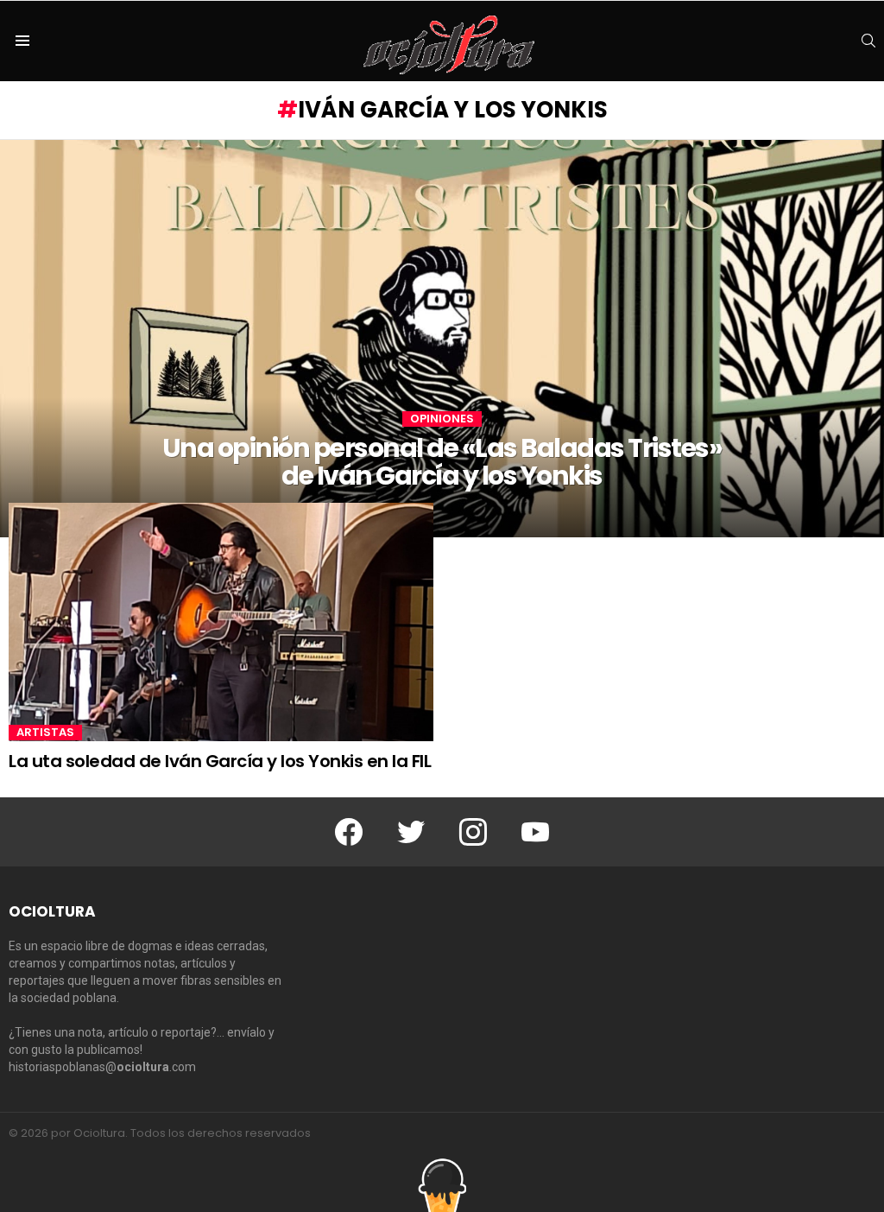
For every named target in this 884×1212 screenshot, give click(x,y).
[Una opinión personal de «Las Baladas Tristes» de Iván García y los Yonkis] (442, 338)
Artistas (45, 732)
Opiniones (442, 419)
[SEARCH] (868, 40)
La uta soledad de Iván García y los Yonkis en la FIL (220, 761)
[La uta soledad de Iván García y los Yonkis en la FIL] (221, 622)
